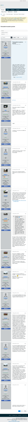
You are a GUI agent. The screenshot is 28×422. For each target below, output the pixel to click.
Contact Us (14, 415)
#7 (25, 190)
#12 (25, 313)
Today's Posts (4, 11)
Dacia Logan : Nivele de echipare (19, 14)
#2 (25, 82)
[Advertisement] (15, 55)
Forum (4, 14)
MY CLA (14, 100)
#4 (25, 128)
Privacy (19, 415)
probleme (20, 77)
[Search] (11, 37)
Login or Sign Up (23, 0)
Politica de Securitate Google (14, 421)
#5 (25, 148)
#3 (25, 105)
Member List (10, 11)
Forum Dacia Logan (9, 14)
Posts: (4, 118)
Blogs (8, 9)
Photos (2, 34)
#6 (25, 169)
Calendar (15, 11)
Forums (2, 9)
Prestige (3, 15)
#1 (25, 42)
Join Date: (4, 93)
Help (10, 415)
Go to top (25, 415)
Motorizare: (5, 95)
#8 (25, 213)
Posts (2, 30)
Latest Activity (4, 32)
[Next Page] (23, 37)
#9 (25, 251)
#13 (25, 343)
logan (18, 77)
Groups (17, 9)
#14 (25, 363)
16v (16, 77)
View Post (19, 217)
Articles (12, 9)
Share (6, 97)
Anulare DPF (14, 420)
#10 (25, 271)
